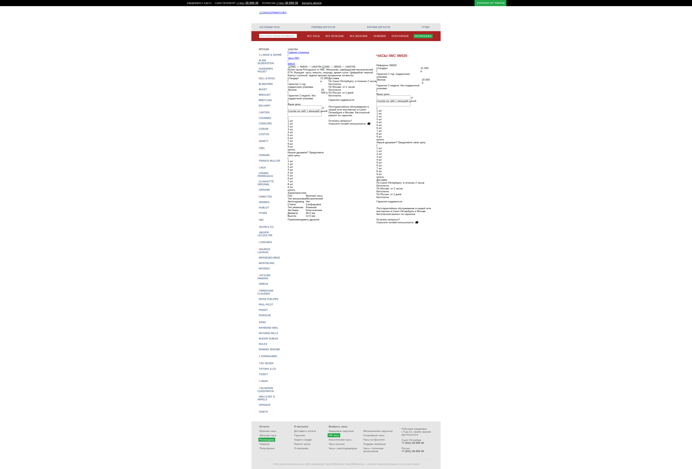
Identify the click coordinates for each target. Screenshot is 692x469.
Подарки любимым (374, 444)
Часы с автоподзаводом (343, 448)
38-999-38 (247, 3)
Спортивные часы (373, 435)
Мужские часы (268, 431)
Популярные (267, 448)
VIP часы (334, 435)
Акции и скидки (355, 14)
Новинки (264, 444)
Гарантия (401, 14)
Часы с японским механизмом (373, 450)
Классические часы (340, 439)
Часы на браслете (374, 439)
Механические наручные (378, 431)
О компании (425, 16)
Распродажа (267, 439)
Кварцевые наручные (341, 431)
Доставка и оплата (305, 431)
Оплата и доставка (380, 14)
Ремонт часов (419, 14)
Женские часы (268, 435)
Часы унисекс (337, 444)
